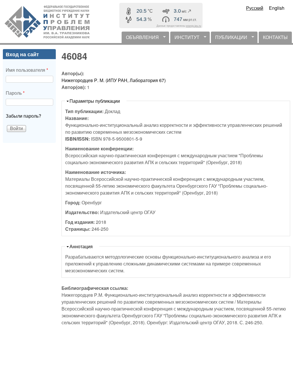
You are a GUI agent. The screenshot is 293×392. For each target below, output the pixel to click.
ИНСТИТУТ (184, 38)
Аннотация (81, 246)
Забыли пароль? (23, 115)
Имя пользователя (27, 70)
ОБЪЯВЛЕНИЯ (140, 38)
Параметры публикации (95, 101)
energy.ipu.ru (193, 25)
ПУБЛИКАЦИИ (229, 38)
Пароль (15, 93)
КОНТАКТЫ (275, 37)
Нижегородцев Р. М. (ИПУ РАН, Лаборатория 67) (114, 80)
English (276, 8)
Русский (254, 8)
